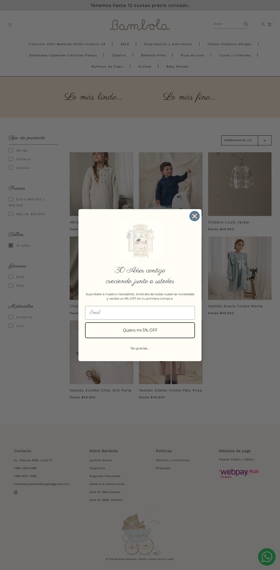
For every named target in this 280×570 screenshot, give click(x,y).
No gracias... (140, 348)
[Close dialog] (194, 216)
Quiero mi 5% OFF (140, 330)
